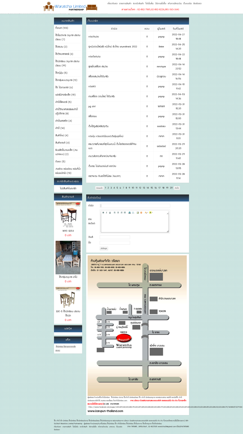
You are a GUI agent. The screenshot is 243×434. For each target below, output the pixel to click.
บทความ (112, 426)
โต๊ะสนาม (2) (61, 47)
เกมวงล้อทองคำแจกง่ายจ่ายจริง (102, 156)
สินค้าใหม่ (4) (61, 135)
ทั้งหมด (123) (61, 28)
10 (133, 188)
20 (171, 188)
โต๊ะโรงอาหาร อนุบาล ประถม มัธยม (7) (67, 37)
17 (159, 188)
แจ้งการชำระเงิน (175, 3)
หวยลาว (92, 86)
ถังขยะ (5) (60, 162)
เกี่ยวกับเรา (113, 3)
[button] (103, 212)
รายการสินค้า (125, 3)
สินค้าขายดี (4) (62, 143)
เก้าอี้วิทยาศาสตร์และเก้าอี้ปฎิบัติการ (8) (66, 111)
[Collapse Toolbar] (167, 213)
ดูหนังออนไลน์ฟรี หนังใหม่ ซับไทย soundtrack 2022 (112, 47)
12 (140, 188)
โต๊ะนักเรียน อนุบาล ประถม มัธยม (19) (67, 63)
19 (167, 188)
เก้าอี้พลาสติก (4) (63, 121)
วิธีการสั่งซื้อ (160, 3)
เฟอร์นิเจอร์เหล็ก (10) (65, 95)
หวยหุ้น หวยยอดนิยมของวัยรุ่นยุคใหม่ (105, 136)
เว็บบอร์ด (187, 3)
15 (152, 188)
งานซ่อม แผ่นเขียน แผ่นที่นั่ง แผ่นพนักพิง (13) (68, 171)
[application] (135, 221)
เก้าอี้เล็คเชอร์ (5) (63, 102)
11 (136, 188)
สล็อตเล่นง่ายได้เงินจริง (98, 77)
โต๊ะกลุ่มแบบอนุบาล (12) (66, 80)
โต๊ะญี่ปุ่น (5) (61, 73)
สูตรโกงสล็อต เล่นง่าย (98, 67)
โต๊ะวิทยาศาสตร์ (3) (64, 54)
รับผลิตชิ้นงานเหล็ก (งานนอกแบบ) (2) (66, 152)
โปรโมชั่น (150, 3)
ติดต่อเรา (197, 3)
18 (163, 188)
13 (144, 188)
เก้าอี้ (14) (60, 128)
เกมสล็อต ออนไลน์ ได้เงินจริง (101, 96)
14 (148, 188)
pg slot (91, 106)
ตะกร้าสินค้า (138, 3)
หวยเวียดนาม (94, 57)
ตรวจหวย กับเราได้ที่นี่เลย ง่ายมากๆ (104, 176)
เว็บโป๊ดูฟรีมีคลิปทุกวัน (98, 126)
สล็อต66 (92, 116)
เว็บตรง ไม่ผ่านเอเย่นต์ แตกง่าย (102, 166)
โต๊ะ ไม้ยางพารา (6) (64, 87)
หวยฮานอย (93, 37)
